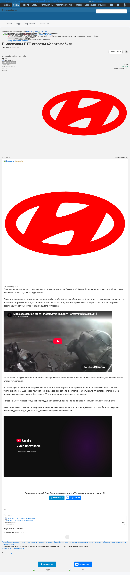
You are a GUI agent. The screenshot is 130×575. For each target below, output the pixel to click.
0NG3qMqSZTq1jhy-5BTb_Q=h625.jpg (19, 520)
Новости (25, 5)
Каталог (18, 41)
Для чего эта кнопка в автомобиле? (25, 35)
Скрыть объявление (128, 2)
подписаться (58, 498)
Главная (6, 5)
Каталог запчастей (64, 5)
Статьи (35, 5)
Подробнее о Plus (16, 38)
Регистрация (98, 1)
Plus (27, 41)
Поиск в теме (115, 52)
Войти (91, 1)
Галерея (78, 5)
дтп (12, 553)
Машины (102, 5)
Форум (16, 5)
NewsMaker (6, 47)
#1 (4, 532)
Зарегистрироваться (15, 548)
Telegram (36, 32)
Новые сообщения (9, 10)
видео (8, 553)
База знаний (90, 5)
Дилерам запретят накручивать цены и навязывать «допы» (27, 542)
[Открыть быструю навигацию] (124, 24)
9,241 (126, 64)
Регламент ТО (46, 5)
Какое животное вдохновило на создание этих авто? (31, 39)
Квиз (24, 41)
